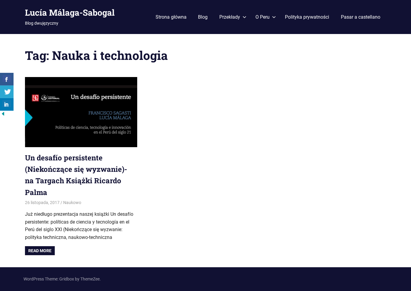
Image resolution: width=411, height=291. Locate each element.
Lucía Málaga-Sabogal (70, 12)
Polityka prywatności (307, 17)
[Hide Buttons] (3, 115)
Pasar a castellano (360, 17)
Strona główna (171, 17)
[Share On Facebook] (7, 79)
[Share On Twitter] (7, 91)
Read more (39, 250)
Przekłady (229, 17)
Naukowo (72, 202)
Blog (203, 17)
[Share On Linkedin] (7, 104)
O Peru (262, 17)
